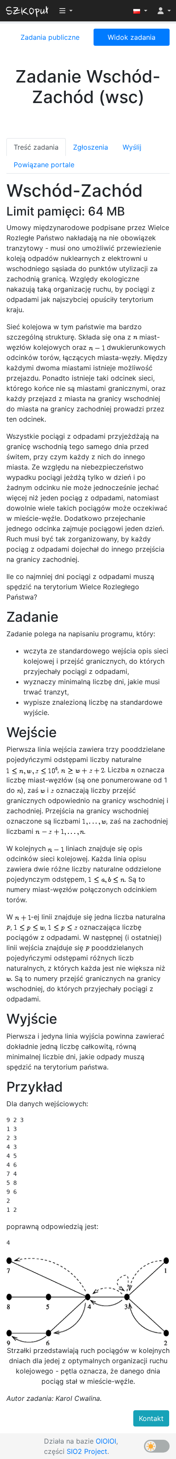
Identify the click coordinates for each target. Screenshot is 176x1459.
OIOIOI (106, 1441)
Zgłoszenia (90, 147)
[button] (140, 10)
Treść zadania (36, 147)
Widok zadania (131, 37)
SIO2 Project (87, 1451)
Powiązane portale (44, 164)
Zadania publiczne (50, 37)
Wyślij (132, 147)
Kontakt (151, 1418)
